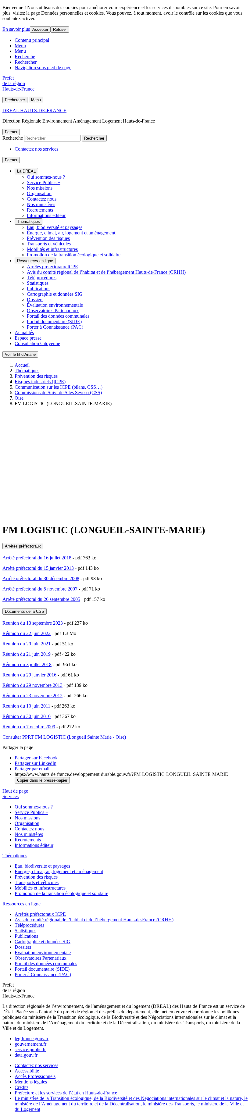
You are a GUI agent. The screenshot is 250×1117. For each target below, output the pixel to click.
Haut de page (15, 791)
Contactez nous (41, 199)
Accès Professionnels (35, 1076)
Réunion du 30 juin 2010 (26, 716)
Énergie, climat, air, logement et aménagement (71, 232)
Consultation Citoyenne (37, 343)
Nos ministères (41, 204)
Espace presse (28, 338)
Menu (20, 45)
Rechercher (26, 62)
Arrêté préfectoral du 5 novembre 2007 (39, 588)
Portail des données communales (58, 316)
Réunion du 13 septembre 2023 (32, 623)
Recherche (25, 56)
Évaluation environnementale (55, 305)
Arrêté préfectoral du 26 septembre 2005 (41, 599)
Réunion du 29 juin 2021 (26, 643)
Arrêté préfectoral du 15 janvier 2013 (38, 568)
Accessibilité (27, 1070)
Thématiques (28, 221)
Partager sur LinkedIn (35, 763)
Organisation (39, 193)
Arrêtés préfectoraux (23, 546)
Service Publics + (43, 182)
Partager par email (32, 768)
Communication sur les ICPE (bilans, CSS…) (58, 387)
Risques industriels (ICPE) (40, 381)
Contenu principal (32, 40)
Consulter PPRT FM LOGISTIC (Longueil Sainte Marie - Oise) (64, 737)
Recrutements (40, 209)
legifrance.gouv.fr (31, 1038)
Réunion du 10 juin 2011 (26, 705)
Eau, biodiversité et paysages (54, 227)
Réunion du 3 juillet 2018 (27, 664)
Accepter (40, 29)
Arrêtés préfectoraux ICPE (52, 266)
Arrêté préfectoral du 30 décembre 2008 (40, 578)
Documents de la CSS (24, 611)
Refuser (60, 29)
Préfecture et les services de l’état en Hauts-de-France (66, 1092)
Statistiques (37, 283)
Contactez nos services (36, 149)
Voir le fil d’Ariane (20, 354)
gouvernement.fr (30, 1044)
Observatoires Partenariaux (53, 310)
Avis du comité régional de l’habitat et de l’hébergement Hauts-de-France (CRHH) (106, 272)
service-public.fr (30, 1049)
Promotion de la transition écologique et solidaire (73, 254)
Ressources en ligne (35, 261)
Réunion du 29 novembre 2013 (32, 685)
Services (10, 796)
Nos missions (39, 188)
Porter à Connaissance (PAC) (55, 327)
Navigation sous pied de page (43, 67)
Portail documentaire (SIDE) (54, 321)
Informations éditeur (46, 215)
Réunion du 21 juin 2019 (26, 654)
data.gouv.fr (26, 1055)
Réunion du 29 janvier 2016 (29, 674)
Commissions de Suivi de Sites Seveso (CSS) (58, 392)
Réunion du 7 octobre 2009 (28, 726)
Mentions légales (31, 1081)
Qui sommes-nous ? (46, 177)
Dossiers (35, 299)
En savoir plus (16, 29)
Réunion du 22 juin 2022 (26, 633)
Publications (38, 288)
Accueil (22, 365)
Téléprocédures (41, 277)
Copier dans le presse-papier (42, 780)
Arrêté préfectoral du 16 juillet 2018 (36, 557)
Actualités (24, 332)
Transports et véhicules (49, 243)
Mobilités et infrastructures (52, 249)
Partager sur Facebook (36, 757)
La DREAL (26, 171)
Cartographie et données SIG (55, 294)
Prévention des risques (48, 238)
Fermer (11, 132)
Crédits (21, 1087)
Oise (19, 398)
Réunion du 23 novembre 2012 (32, 695)
